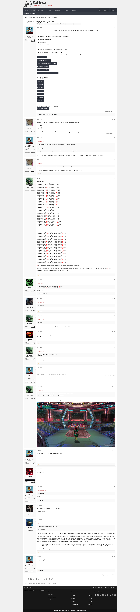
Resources (57, 10)
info (57, 23)
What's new (41, 10)
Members (66, 10)
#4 (114, 159)
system (79, 23)
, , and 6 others (48, 114)
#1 (114, 27)
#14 (114, 468)
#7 (114, 298)
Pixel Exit (84, 610)
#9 (114, 331)
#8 (114, 315)
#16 (114, 505)
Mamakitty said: (41, 523)
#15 (114, 486)
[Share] (113, 27)
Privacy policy (104, 587)
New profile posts (52, 597)
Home (26, 10)
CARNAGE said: (41, 490)
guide (37, 23)
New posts (26, 13)
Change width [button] (29, 587)
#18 (114, 556)
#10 (114, 347)
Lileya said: (40, 141)
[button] (45, 10)
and (43, 293)
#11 (114, 367)
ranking (71, 23)
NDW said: (40, 302)
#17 (114, 519)
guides (41, 23)
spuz (75, 23)
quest (67, 23)
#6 (114, 279)
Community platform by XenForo (66, 610)
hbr (45, 23)
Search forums (33, 13)
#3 (114, 137)
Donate (74, 10)
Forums (33, 10)
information (62, 23)
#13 (114, 450)
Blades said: (40, 351)
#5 (114, 178)
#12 (114, 386)
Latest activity (51, 599)
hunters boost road (51, 23)
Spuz (26, 23)
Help (109, 587)
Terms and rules (96, 587)
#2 (114, 119)
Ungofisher (89, 604)
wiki (57, 30)
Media (49, 10)
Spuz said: (40, 163)
